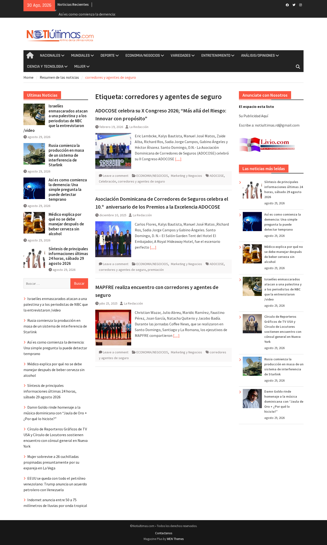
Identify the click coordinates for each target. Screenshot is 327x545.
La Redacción (139, 127)
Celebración (107, 181)
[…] (178, 158)
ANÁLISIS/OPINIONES (258, 55)
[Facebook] (287, 4)
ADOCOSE (217, 175)
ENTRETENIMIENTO (215, 55)
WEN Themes (175, 539)
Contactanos (163, 533)
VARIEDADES (181, 55)
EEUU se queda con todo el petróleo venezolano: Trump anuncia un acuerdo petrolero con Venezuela (55, 484)
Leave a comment (115, 175)
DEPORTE (108, 55)
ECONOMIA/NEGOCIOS (142, 55)
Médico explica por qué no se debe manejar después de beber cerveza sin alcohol (66, 224)
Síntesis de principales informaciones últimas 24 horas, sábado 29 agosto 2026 (68, 256)
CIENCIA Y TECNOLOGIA (45, 66)
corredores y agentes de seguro (141, 181)
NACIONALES (50, 55)
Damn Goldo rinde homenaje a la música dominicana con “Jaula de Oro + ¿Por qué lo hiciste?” (283, 401)
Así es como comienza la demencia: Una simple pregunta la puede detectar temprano (68, 189)
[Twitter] (294, 4)
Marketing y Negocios (186, 175)
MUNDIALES (80, 55)
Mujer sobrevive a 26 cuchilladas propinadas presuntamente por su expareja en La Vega (51, 462)
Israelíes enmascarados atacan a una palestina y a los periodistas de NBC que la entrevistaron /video (283, 289)
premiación (156, 269)
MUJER (79, 66)
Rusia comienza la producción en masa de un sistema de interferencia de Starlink (66, 155)
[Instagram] (301, 4)
